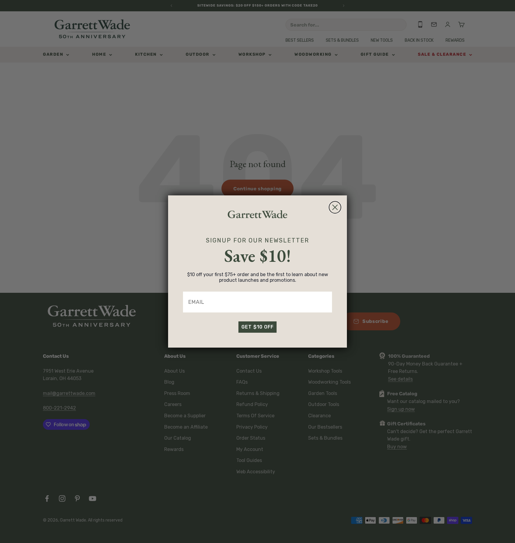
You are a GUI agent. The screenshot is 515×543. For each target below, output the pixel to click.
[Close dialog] (335, 207)
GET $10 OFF (257, 327)
